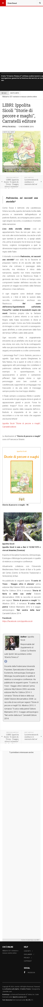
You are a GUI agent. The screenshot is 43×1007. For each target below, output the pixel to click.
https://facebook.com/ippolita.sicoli (17, 621)
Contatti (27, 951)
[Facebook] (5, 661)
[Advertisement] (21, 845)
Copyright (28, 961)
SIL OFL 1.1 (29, 1000)
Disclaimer (28, 954)
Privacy (27, 958)
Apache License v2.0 (19, 997)
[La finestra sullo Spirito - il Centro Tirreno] (12, 3)
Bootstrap (5, 994)
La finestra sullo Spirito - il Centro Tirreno (17, 989)
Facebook (31, 972)
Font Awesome (7, 1000)
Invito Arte (14, 93)
